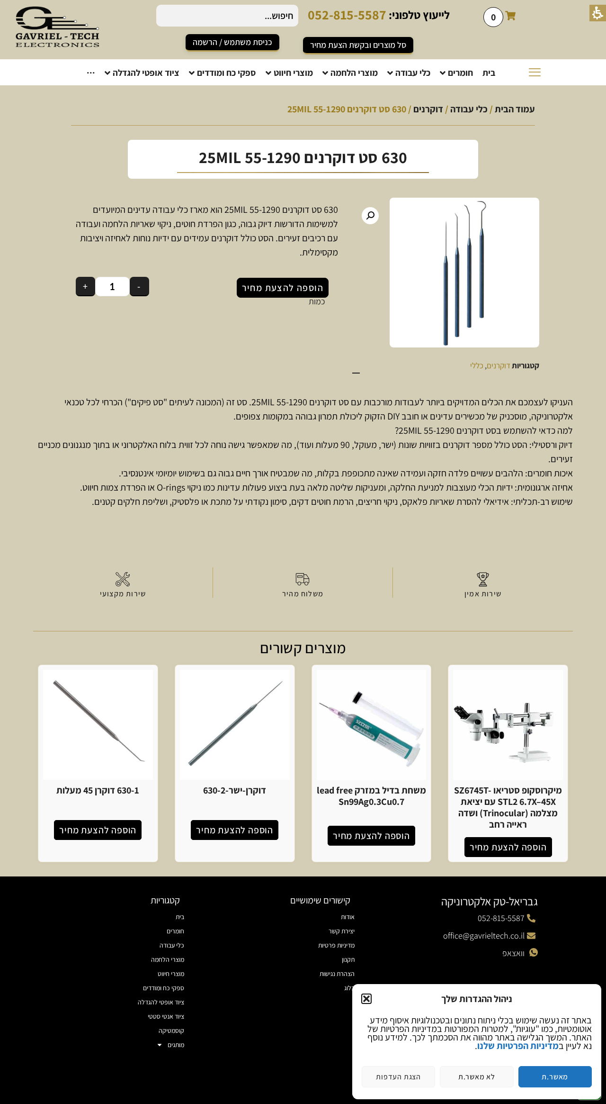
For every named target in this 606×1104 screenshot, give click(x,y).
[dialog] (476, 1041)
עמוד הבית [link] (515, 109)
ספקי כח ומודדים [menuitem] (163, 988)
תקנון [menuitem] (348, 959)
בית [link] (180, 916)
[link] (232, 43)
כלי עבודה (469, 109)
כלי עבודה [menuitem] (172, 945)
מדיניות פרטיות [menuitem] (336, 945)
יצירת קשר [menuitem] (342, 931)
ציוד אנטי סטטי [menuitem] (166, 1016)
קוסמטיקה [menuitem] (171, 1030)
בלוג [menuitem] (349, 988)
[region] (303, 114)
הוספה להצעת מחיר (282, 288)
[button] (366, 999)
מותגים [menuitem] (176, 1044)
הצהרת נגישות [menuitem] (337, 973)
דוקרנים (428, 109)
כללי (476, 365)
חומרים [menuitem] (175, 931)
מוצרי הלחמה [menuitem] (167, 959)
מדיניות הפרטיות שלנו (518, 1046)
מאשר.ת (555, 1077)
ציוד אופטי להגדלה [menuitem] (161, 1002)
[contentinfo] (303, 990)
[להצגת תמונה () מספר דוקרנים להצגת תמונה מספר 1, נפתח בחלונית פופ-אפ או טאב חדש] (445, 272)
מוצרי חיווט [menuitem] (171, 973)
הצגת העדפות (398, 1077)
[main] (303, 480)
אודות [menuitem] (348, 916)
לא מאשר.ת (476, 1077)
